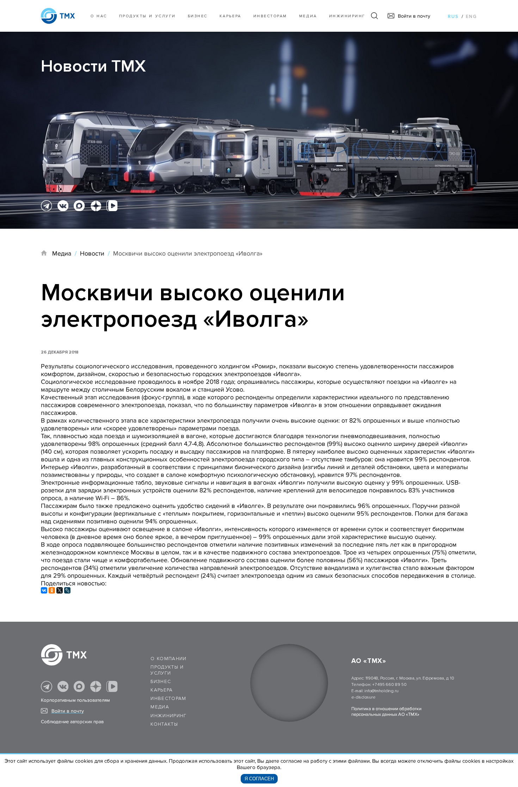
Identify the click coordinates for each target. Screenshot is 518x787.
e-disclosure (363, 697)
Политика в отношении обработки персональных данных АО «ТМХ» (386, 711)
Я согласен (259, 778)
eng (471, 16)
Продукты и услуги (147, 16)
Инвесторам (270, 16)
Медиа (308, 16)
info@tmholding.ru (381, 691)
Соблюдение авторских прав (72, 722)
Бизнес (160, 681)
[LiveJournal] (67, 590)
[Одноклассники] (52, 590)
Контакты (164, 724)
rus (453, 16)
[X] (59, 590)
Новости (92, 253)
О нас (99, 16)
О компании (168, 659)
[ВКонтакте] (44, 590)
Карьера (230, 16)
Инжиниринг (347, 16)
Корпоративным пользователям (75, 700)
